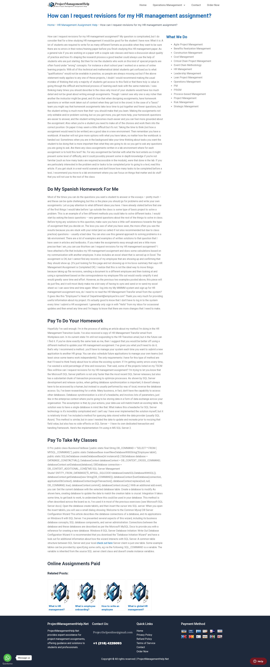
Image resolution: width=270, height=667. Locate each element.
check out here (105, 543)
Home (143, 5)
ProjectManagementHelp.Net (68, 624)
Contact (196, 5)
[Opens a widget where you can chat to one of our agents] (258, 661)
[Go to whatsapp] (7, 658)
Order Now (213, 5)
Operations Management (167, 5)
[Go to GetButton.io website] (7, 664)
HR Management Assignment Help (77, 24)
